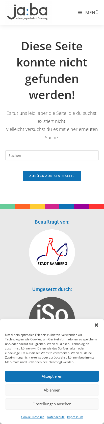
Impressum (75, 417)
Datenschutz (56, 417)
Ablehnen (52, 390)
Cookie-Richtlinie (32, 417)
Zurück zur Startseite (51, 175)
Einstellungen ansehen (52, 403)
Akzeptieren (52, 376)
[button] (96, 325)
